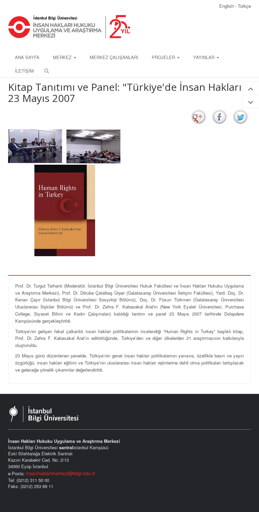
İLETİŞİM (24, 71)
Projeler (164, 57)
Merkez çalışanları (114, 57)
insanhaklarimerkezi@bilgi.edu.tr (60, 473)
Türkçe (244, 6)
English (227, 6)
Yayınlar (204, 57)
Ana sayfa (27, 57)
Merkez (63, 57)
